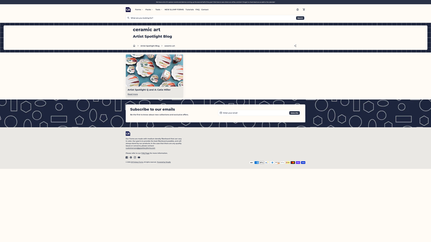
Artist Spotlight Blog (150, 46)
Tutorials (190, 10)
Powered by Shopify (164, 162)
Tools (158, 10)
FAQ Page (145, 153)
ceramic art (169, 46)
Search (300, 18)
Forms (139, 10)
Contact (205, 10)
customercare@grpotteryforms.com (140, 148)
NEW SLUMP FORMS (174, 10)
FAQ (197, 10)
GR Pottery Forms (137, 162)
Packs (149, 10)
